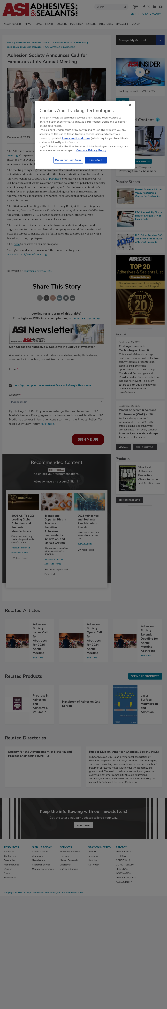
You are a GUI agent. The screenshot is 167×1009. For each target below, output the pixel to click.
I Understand (96, 160)
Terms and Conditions (76, 138)
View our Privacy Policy (91, 150)
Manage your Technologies (68, 160)
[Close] (130, 105)
